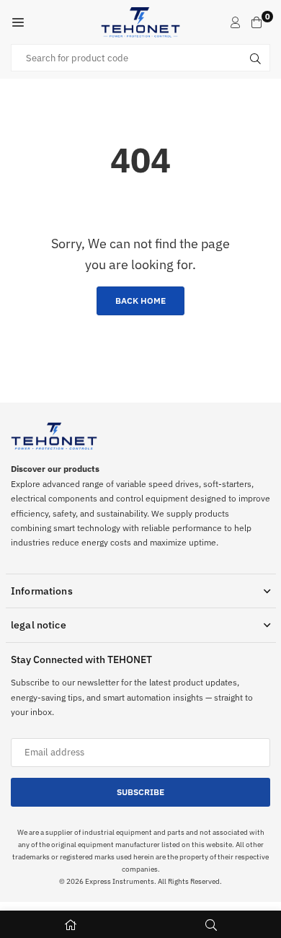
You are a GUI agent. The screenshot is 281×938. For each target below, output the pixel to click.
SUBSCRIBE (140, 791)
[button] (18, 22)
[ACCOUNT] (235, 22)
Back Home (140, 300)
